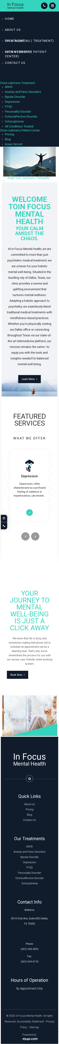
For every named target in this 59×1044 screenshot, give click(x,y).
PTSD (8, 106)
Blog (8, 139)
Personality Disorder (18, 111)
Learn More (28, 379)
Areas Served (13, 144)
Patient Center (18, 52)
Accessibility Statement (30, 1021)
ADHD (8, 87)
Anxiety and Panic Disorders (23, 92)
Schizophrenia (14, 121)
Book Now (16, 674)
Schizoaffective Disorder (21, 116)
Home (9, 18)
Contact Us (15, 63)
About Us (13, 29)
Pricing (9, 134)
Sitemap (34, 1027)
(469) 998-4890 (30, 949)
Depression (12, 101)
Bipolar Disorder (15, 96)
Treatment (14, 40)
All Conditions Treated (19, 126)
